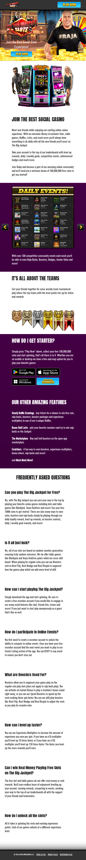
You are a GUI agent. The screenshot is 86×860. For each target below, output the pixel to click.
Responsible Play (66, 854)
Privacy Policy (53, 854)
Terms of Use (41, 854)
